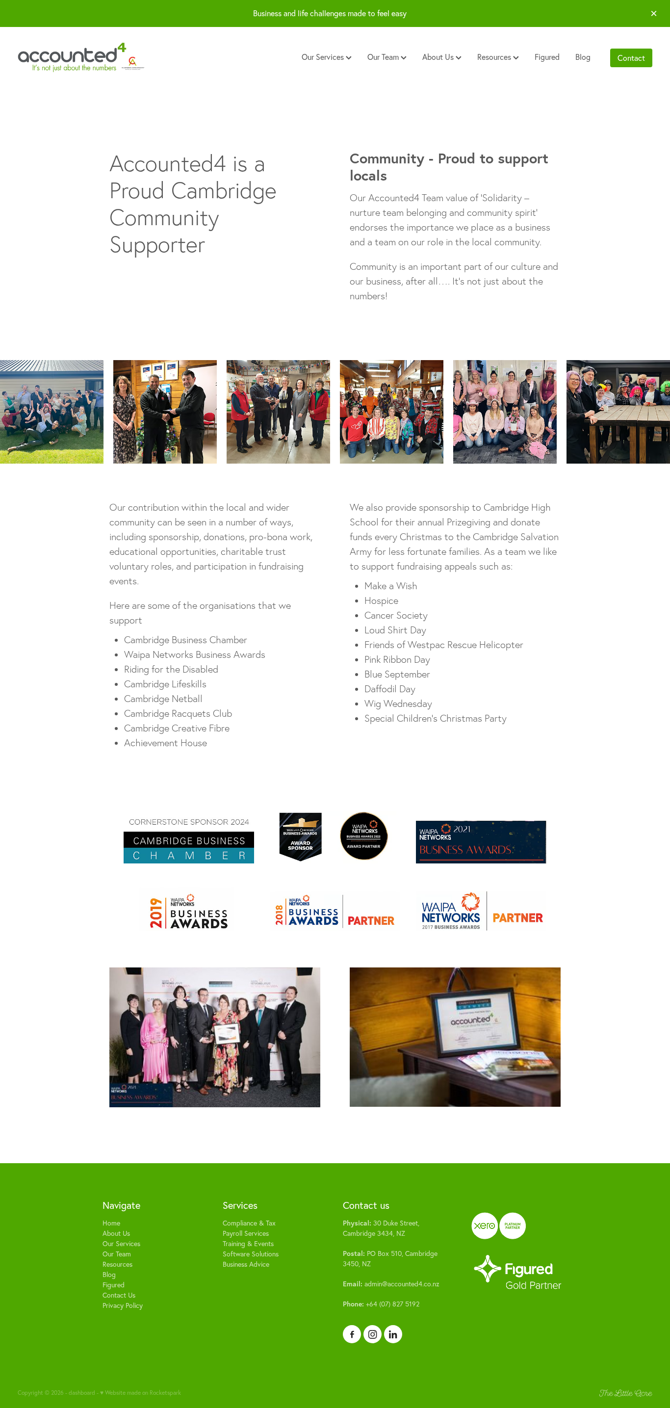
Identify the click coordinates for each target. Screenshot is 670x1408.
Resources (495, 57)
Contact (631, 58)
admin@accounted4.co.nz (391, 1283)
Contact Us (119, 1295)
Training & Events (248, 1243)
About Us (439, 57)
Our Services (324, 57)
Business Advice (246, 1264)
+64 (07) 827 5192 (381, 1304)
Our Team (384, 57)
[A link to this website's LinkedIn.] (393, 1334)
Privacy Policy (123, 1305)
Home (111, 1223)
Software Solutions (251, 1254)
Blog (583, 57)
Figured (547, 57)
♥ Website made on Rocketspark (140, 1392)
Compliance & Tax (249, 1223)
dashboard (82, 1392)
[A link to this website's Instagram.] (372, 1334)
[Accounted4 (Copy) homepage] (81, 58)
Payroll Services (246, 1233)
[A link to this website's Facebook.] (352, 1334)
